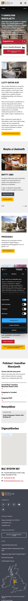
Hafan (3, 8)
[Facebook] (8, 504)
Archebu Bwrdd (7, 199)
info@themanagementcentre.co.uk (13, 480)
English (25, 8)
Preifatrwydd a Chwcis (7, 561)
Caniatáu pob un (14, 320)
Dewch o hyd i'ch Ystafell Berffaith (14, 51)
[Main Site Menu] (21, 3)
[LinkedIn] (3, 509)
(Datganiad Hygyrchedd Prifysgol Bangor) (13, 554)
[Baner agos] (25, 269)
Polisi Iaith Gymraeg (7, 557)
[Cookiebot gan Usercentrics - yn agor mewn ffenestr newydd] (16, 270)
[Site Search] (24, 3)
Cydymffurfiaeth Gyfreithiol (9, 545)
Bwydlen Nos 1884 (8, 194)
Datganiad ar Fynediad (9, 392)
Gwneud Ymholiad (8, 341)
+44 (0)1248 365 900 (9, 477)
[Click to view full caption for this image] (25, 168)
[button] (23, 206)
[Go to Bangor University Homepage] (7, 3)
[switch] (24, 304)
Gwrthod (14, 330)
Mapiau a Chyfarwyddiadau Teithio (14, 535)
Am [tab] (23, 273)
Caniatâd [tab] (5, 273)
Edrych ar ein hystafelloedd (11, 133)
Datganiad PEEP (6, 398)
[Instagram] (14, 504)
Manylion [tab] (14, 273)
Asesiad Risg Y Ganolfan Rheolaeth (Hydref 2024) (9, 385)
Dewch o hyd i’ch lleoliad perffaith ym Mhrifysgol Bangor (13, 347)
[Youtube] (19, 504)
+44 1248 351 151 (6, 522)
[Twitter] (3, 504)
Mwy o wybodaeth (8, 250)
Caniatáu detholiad (14, 325)
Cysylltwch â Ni (5, 525)
